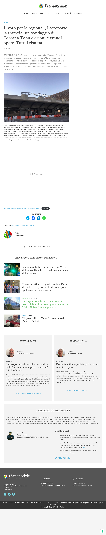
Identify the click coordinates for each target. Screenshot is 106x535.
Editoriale (44, 13)
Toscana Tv (30, 225)
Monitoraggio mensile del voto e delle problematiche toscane (22, 208)
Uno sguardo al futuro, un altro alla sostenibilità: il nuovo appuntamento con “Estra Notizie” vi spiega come (45, 304)
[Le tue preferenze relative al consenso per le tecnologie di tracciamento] (102, 531)
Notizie (35, 13)
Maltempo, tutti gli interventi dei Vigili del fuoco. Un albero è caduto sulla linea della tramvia (45, 270)
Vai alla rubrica (62, 458)
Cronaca (25, 264)
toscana (22, 225)
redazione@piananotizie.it (55, 485)
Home (26, 13)
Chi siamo (56, 13)
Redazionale (26, 298)
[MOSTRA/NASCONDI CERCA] (102, 13)
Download (45, 208)
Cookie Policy (59, 507)
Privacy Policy (47, 507)
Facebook (5, 494)
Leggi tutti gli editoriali (27, 393)
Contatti (78, 13)
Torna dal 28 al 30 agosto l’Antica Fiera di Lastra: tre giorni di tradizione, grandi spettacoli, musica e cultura (45, 287)
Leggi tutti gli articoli (77, 390)
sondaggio (15, 225)
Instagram (14, 494)
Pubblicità (67, 13)
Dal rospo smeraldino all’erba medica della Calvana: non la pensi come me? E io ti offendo (27, 367)
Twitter (9, 494)
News (6, 23)
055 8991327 (48, 483)
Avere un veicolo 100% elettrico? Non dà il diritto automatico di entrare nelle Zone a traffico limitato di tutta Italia (80, 437)
